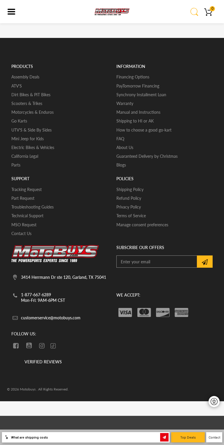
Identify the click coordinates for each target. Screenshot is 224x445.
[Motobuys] (112, 11)
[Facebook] (15, 345)
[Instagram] (42, 345)
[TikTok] (53, 346)
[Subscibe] (205, 261)
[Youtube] (29, 345)
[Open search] (194, 11)
